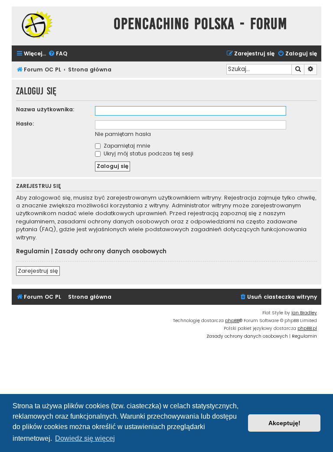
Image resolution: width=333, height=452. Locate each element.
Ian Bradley (304, 313)
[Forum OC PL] (60, 24)
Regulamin (32, 251)
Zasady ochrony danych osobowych (110, 251)
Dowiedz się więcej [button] (85, 438)
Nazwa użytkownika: (45, 109)
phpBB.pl (307, 328)
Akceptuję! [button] (284, 423)
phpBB (232, 320)
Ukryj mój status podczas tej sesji (147, 153)
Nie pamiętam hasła (123, 134)
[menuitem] (57, 54)
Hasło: (25, 123)
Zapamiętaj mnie (126, 145)
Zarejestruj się (38, 271)
